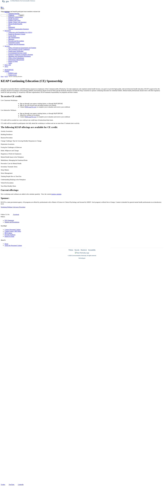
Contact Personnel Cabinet (12, 229)
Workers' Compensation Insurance (18, 29)
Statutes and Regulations (12, 222)
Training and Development (16, 44)
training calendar (56, 194)
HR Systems (8, 233)
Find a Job (8, 65)
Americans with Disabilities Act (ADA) (20, 32)
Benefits (7, 12)
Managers (11, 39)
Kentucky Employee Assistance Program (20, 54)
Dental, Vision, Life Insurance (17, 22)
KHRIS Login (12, 73)
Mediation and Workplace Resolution (19, 56)
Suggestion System (14, 42)
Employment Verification (15, 51)
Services (7, 46)
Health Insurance (13, 19)
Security (77, 250)
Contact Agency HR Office (13, 231)
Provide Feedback (10, 235)
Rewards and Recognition (16, 41)
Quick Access (12, 75)
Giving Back (12, 36)
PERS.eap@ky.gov (30, 107)
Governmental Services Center (17, 53)
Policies (71, 250)
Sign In (2, 7)
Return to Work (13, 61)
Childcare (11, 15)
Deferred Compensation (15, 17)
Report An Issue (9, 236)
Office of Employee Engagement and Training (22, 48)
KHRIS (7, 71)
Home (2, 76)
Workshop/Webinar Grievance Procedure (13, 207)
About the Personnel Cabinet (13, 245)
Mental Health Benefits (15, 24)
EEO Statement (9, 220)
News (6, 66)
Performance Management (16, 59)
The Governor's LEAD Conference (19, 49)
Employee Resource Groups (16, 34)
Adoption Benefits (13, 13)
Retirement (11, 27)
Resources (8, 30)
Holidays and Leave (14, 20)
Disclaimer (84, 250)
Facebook (16, 214)
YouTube (11, 484)
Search (21, 15)
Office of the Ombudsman (16, 58)
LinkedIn (21, 484)
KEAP (6, 76)
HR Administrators (14, 37)
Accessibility (91, 250)
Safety (10, 63)
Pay (9, 25)
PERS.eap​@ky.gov (30, 117)
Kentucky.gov (82, 258)
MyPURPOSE (9, 70)
